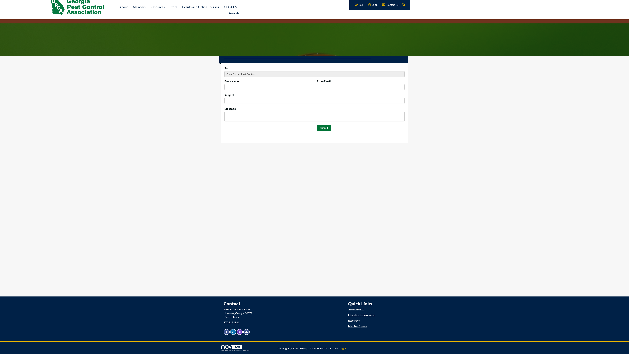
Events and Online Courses (200, 7)
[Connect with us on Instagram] (240, 332)
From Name (231, 81)
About (123, 7)
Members (139, 7)
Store (173, 7)
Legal (343, 348)
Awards (234, 13)
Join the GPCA (356, 309)
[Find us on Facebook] (227, 332)
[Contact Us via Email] (246, 332)
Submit (324, 127)
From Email (324, 81)
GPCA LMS (231, 7)
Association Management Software (236, 350)
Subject (229, 95)
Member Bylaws (357, 326)
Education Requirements (361, 314)
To (226, 68)
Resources (158, 7)
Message (230, 108)
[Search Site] (404, 5)
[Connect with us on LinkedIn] (233, 332)
